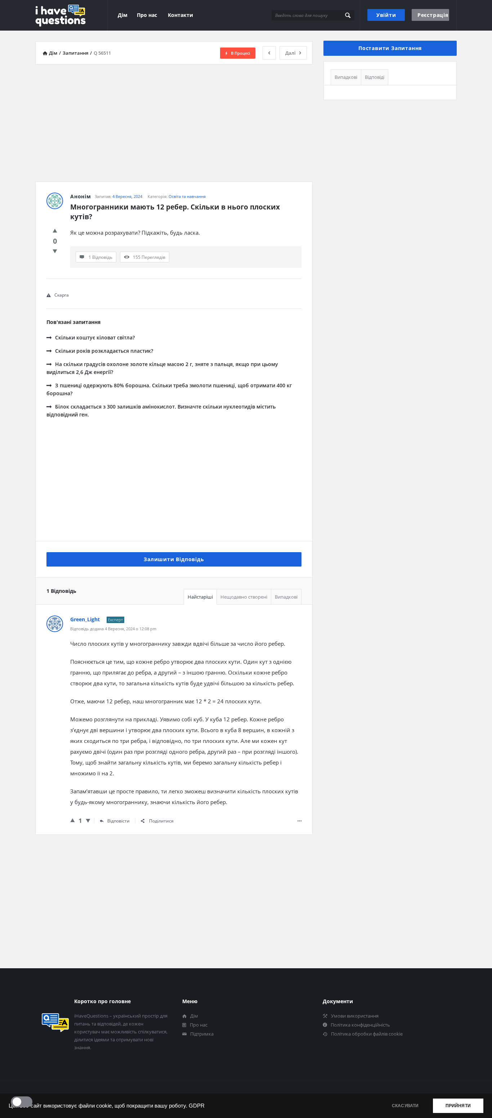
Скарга (61, 295)
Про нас (147, 15)
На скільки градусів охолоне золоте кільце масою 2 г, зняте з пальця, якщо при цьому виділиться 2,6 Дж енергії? (162, 368)
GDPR (197, 1106)
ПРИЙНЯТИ (458, 1105)
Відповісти (118, 821)
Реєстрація (432, 15)
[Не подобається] (55, 250)
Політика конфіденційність (360, 1025)
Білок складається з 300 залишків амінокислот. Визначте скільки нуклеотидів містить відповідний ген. (161, 410)
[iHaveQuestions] (71, 15)
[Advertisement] (174, 120)
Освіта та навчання (187, 196)
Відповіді (374, 77)
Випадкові (286, 597)
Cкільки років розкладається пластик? (104, 350)
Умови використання (355, 1016)
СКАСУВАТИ (405, 1105)
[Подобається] (55, 230)
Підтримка (202, 1034)
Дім (123, 15)
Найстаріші (200, 597)
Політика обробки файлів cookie (367, 1034)
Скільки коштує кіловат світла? (95, 337)
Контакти (180, 15)
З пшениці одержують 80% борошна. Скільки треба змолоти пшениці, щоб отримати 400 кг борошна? (169, 389)
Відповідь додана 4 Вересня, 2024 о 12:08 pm (113, 628)
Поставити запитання (390, 48)
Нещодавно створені (243, 597)
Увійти (386, 15)
